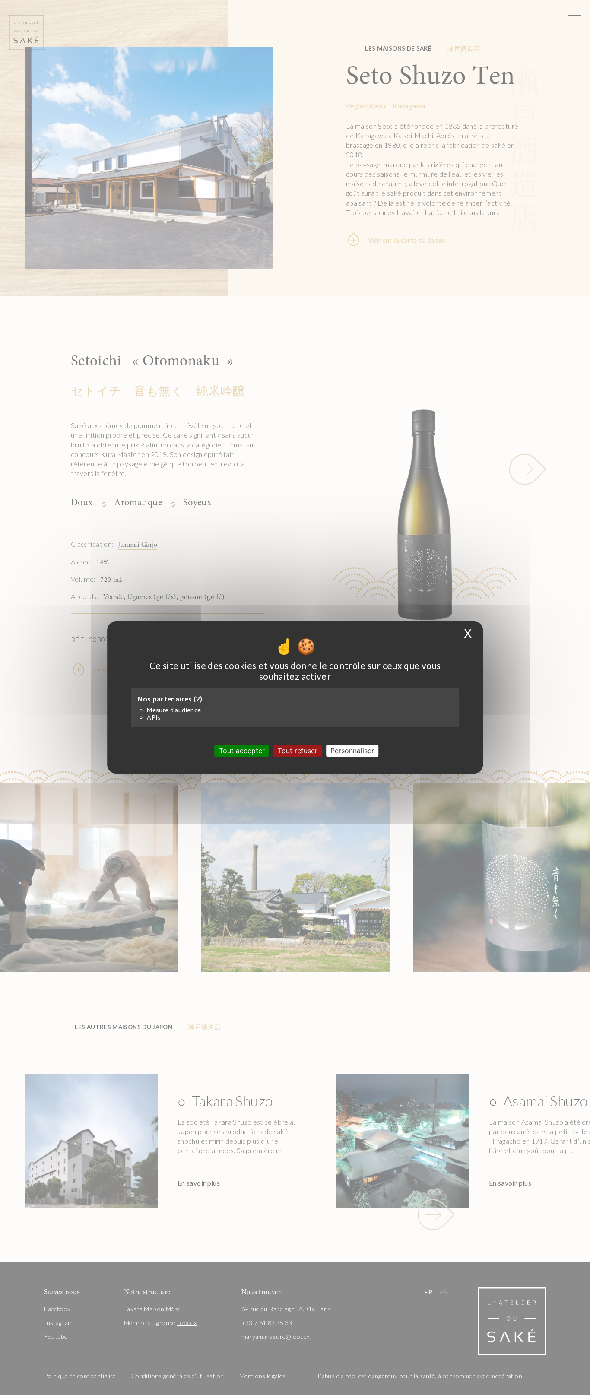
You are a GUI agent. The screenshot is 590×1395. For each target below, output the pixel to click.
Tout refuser (297, 750)
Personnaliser (352, 750)
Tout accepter (242, 750)
